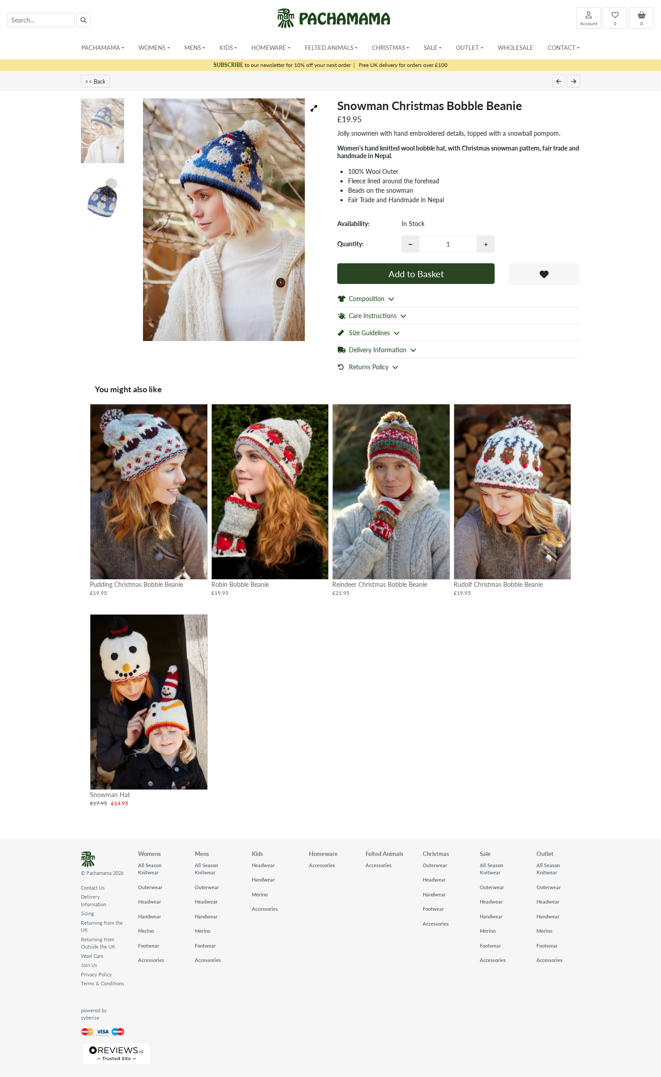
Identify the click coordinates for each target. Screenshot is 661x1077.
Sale (485, 853)
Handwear (149, 916)
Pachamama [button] (100, 47)
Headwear (149, 901)
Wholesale (515, 47)
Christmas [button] (388, 47)
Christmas (436, 853)
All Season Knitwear (149, 869)
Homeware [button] (268, 47)
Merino (146, 930)
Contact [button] (562, 47)
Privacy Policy (96, 974)
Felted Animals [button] (329, 47)
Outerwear (150, 887)
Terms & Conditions (102, 983)
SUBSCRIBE (228, 65)
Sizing (87, 913)
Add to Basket (416, 273)
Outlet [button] (467, 47)
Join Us (89, 965)
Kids (257, 853)
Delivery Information (93, 900)
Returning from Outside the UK (98, 943)
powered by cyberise (94, 1014)
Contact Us (93, 887)
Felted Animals (384, 853)
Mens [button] (192, 47)
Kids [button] (226, 47)
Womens (149, 853)
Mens (202, 853)
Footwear (148, 945)
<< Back (95, 81)
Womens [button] (151, 47)
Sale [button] (431, 47)
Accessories (151, 960)
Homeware (323, 853)
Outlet (545, 853)
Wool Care (92, 956)
